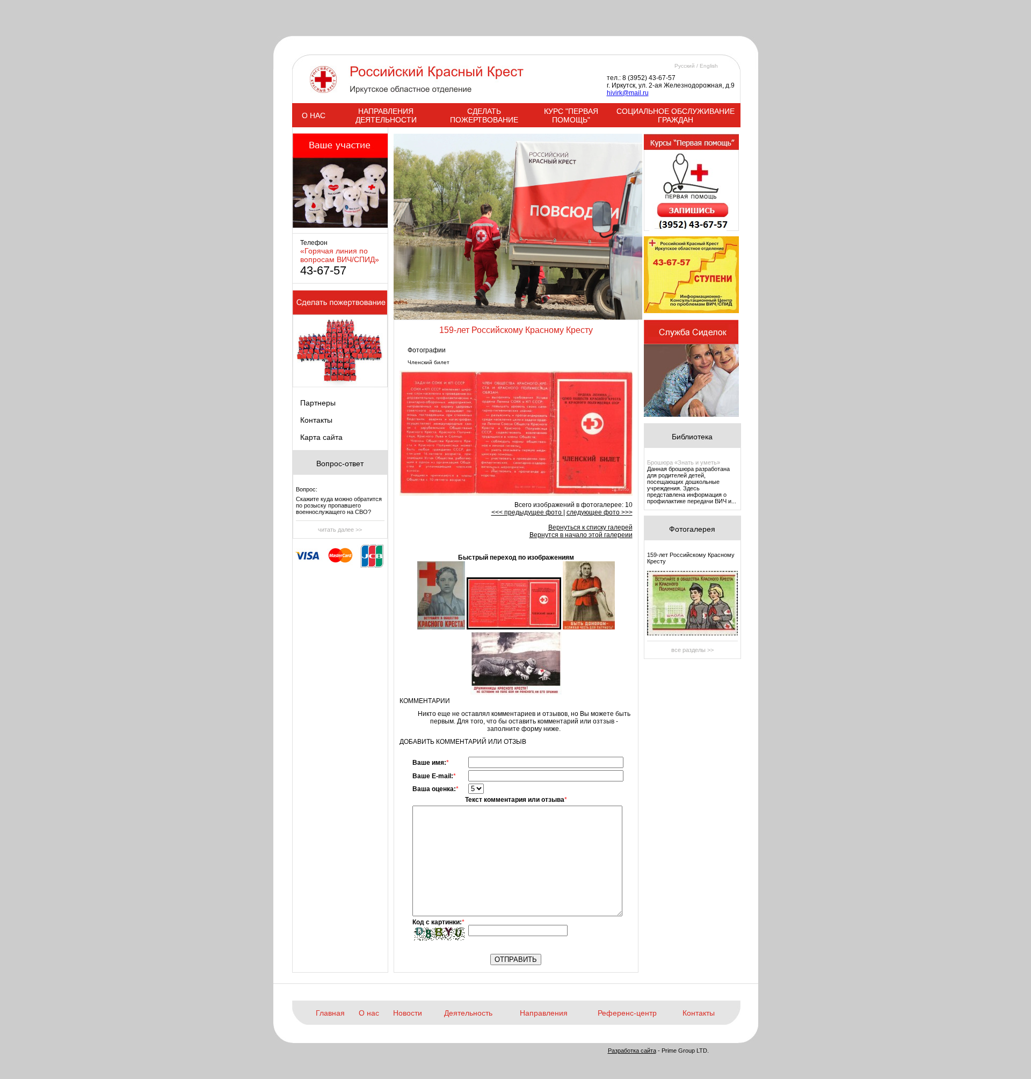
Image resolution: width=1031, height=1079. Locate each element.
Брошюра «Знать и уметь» (683, 462)
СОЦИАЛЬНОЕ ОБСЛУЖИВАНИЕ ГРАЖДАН (675, 115)
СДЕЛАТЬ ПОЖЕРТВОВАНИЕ (484, 115)
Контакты (316, 420)
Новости (407, 1013)
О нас (369, 1013)
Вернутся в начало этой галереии (581, 535)
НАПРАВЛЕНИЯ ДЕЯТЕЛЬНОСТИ (386, 115)
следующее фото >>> (600, 512)
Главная (330, 1013)
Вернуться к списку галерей (590, 527)
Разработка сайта (632, 1050)
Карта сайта (321, 437)
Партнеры (318, 403)
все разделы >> (692, 650)
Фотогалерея (692, 529)
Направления (544, 1013)
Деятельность (468, 1013)
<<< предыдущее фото (527, 512)
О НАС (313, 115)
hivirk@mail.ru (628, 93)
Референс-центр (627, 1013)
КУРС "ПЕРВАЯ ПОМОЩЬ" (571, 115)
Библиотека (692, 436)
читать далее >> (340, 529)
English (709, 66)
